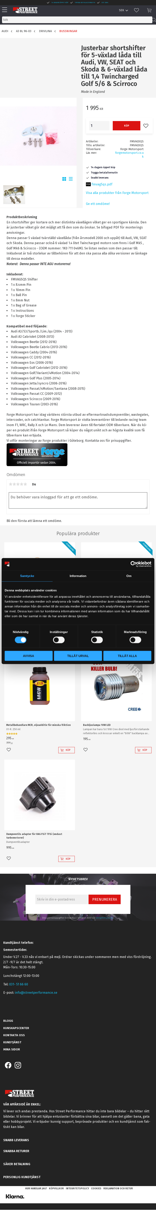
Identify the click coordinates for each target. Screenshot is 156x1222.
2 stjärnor (14, 484)
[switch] (59, 639)
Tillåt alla (127, 656)
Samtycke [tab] (27, 575)
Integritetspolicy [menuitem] (77, 1188)
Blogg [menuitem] (8, 1021)
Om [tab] (128, 575)
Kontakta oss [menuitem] (14, 1035)
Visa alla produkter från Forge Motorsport (117, 193)
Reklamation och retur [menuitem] (118, 1188)
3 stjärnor (18, 484)
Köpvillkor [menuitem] (56, 1188)
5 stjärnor (25, 484)
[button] (5, 10)
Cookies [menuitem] (96, 1188)
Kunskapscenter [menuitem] (16, 1028)
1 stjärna (10, 484)
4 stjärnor (21, 484)
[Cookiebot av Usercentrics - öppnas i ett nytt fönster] (133, 564)
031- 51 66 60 (18, 984)
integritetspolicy (104, 918)
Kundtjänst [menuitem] (12, 1042)
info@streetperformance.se (36, 993)
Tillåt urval (78, 656)
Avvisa (28, 656)
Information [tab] (78, 575)
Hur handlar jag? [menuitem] (36, 1188)
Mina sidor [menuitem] (11, 1049)
